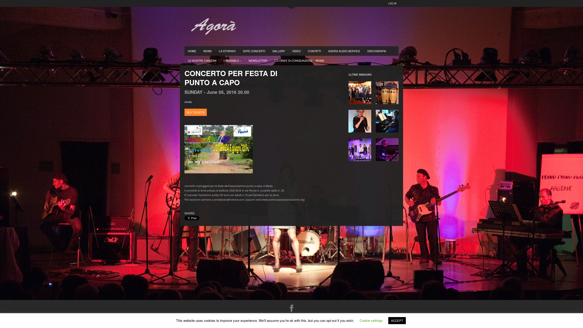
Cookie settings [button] (371, 320)
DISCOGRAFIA (376, 51)
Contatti (314, 51)
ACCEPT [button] (397, 320)
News (207, 51)
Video (296, 51)
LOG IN (392, 3)
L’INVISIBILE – (232, 60)
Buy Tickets (196, 112)
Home (192, 51)
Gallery (278, 51)
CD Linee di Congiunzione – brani (299, 60)
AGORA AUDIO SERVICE (344, 51)
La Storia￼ (227, 51)
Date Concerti (254, 51)
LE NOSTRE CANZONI (202, 60)
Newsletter (258, 60)
